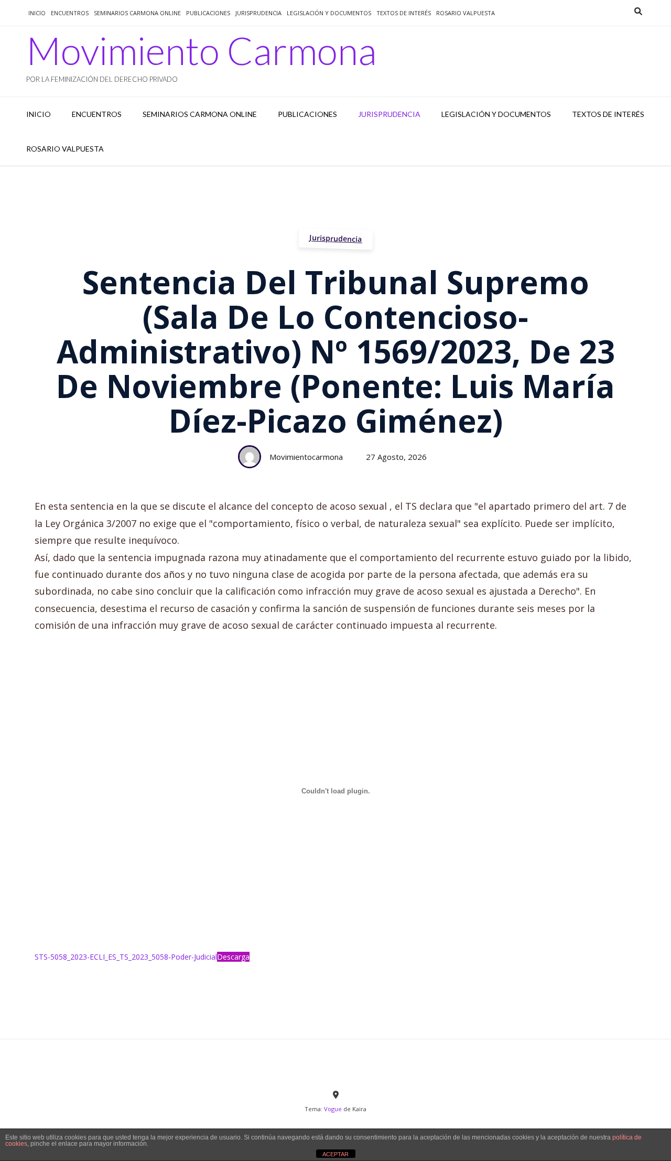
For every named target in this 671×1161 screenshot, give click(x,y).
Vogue (333, 1109)
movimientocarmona (306, 457)
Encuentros (70, 13)
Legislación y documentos (329, 13)
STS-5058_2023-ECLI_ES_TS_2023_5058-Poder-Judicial (126, 957)
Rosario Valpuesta (465, 13)
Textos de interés (403, 13)
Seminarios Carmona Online (137, 13)
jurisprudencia (258, 13)
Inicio (37, 13)
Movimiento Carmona (201, 50)
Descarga (233, 957)
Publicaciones (208, 13)
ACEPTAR (335, 1154)
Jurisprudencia (335, 238)
